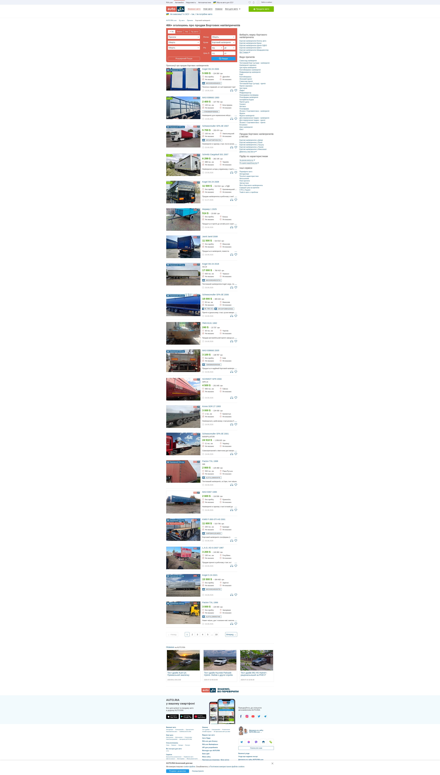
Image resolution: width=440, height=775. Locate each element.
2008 (210, 182)
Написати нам (256, 748)
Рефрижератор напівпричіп (250, 72)
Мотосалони (178, 737)
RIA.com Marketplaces (210, 744)
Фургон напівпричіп (246, 116)
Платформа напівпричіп (248, 97)
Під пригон (194, 32)
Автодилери (244, 174)
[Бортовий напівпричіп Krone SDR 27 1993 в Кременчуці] (183, 416)
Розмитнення (226, 729)
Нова (167, 745)
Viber (256, 742)
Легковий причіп (245, 79)
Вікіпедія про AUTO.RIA (211, 750)
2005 (210, 350)
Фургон (242, 113)
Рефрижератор (245, 93)
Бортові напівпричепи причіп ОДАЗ (253, 45)
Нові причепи (244, 181)
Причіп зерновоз (245, 86)
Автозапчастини (204, 2)
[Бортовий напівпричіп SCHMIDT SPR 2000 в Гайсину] (183, 389)
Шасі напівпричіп (246, 127)
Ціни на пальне (170, 758)
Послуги (187, 745)
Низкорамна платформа (248, 95)
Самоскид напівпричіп (248, 61)
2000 (212, 379)
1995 (209, 492)
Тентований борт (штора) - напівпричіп (254, 63)
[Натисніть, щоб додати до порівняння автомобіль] (231, 90)
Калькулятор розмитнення (173, 756)
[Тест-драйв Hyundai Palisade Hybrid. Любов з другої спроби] (220, 660)
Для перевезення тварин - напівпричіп (254, 118)
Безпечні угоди (243, 753)
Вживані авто (194, 9)
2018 (210, 264)
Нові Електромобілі (171, 739)
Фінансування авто (192, 758)
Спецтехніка (188, 737)
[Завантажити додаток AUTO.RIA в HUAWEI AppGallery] (200, 716)
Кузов (205, 42)
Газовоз (242, 104)
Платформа (244, 109)
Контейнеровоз (245, 77)
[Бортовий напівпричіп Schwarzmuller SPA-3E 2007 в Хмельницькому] (183, 136)
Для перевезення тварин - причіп (252, 120)
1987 (213, 548)
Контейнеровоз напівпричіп (250, 70)
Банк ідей (205, 754)
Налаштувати (198, 771)
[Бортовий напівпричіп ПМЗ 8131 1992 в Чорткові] (183, 333)
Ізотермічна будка (246, 100)
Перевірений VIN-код (176, 70)
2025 (209, 209)
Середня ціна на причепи (249, 188)
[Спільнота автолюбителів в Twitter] (259, 716)
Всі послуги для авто (174, 749)
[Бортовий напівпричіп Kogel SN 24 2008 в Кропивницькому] (183, 192)
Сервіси (169, 754)
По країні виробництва (248, 163)
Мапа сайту (206, 757)
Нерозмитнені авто (171, 731)
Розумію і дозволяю (177, 771)
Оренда (180, 745)
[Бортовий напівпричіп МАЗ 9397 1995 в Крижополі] (183, 502)
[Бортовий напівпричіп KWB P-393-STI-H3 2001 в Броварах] (183, 529)
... (236, 115)
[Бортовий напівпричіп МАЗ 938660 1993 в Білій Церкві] (183, 107)
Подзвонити (271, 742)
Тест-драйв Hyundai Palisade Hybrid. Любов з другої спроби (218, 674)
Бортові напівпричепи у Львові (251, 147)
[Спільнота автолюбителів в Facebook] (240, 716)
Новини (218, 9)
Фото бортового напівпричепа (251, 185)
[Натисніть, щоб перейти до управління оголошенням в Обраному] (235, 90)
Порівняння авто (188, 756)
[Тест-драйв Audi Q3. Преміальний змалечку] (183, 660)
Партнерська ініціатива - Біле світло (215, 760)
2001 (215, 434)
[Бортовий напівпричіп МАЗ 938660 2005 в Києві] (183, 360)
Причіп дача (244, 102)
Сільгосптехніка (172, 743)
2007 (215, 126)
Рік (204, 48)
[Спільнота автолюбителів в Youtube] (252, 716)
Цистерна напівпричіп (247, 67)
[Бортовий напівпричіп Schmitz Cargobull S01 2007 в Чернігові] (183, 164)
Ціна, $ (206, 53)
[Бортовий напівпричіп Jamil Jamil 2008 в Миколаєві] (183, 246)
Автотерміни (180, 758)
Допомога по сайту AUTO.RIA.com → (256, 731)
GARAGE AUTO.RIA (185, 731)
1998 (210, 461)
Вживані (179, 32)
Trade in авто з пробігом (248, 192)
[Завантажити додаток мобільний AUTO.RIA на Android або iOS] (222, 711)
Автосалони (244, 178)
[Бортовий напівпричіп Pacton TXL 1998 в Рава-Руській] (183, 471)
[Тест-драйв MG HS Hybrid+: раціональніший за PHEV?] (256, 660)
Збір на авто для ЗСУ (224, 2)
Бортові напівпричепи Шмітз (250, 48)
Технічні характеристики (248, 176)
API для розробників (210, 747)
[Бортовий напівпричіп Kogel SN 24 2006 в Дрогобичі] (183, 79)
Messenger (249, 742)
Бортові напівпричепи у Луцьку (251, 145)
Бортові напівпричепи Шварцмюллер (253, 50)
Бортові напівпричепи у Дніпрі (251, 140)
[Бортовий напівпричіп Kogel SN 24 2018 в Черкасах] (183, 274)
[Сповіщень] (254, 2)
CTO (167, 751)
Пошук (224, 58)
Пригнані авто (190, 729)
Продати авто (262, 9)
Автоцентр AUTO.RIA (185, 739)
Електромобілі (179, 729)
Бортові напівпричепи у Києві (250, 142)
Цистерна (243, 88)
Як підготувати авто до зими (222, 731)
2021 (209, 575)
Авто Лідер (206, 738)
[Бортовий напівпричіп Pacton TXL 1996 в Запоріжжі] (183, 612)
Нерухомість (191, 2)
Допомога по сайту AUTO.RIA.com (250, 759)
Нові (186, 32)
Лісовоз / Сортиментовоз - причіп (252, 122)
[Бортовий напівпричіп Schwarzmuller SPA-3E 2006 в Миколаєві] (183, 304)
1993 (210, 97)
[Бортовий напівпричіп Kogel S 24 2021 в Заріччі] (183, 585)
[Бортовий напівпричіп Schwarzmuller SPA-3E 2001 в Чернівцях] (183, 444)
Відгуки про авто (208, 735)
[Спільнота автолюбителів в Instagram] (246, 716)
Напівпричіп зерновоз (247, 65)
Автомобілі (179, 2)
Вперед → (231, 634)
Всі (173, 32)
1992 (209, 323)
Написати (263, 742)
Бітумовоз (243, 125)
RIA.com (169, 2)
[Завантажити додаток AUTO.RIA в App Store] (172, 716)
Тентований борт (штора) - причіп (252, 83)
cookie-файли (189, 767)
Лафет (242, 90)
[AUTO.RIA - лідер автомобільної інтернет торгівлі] (175, 9)
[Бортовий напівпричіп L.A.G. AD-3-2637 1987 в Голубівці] (183, 558)
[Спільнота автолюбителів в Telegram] (265, 716)
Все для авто (231, 9)
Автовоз (242, 106)
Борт (241, 74)
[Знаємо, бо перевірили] (220, 692)
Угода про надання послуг (248, 756)
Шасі (241, 129)
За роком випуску (246, 160)
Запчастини (244, 183)
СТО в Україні (244, 190)
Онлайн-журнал (206, 731)
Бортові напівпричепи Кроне (250, 43)
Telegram (241, 742)
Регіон (206, 37)
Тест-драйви (205, 729)
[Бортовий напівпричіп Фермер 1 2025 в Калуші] (183, 219)
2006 (210, 69)
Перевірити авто (245, 172)
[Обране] (250, 2)
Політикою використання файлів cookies (227, 767)
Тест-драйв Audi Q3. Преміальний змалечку (178, 674)
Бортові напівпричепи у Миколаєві (252, 149)
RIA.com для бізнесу (209, 741)
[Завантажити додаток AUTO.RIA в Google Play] (186, 716)
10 (216, 634)
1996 (210, 602)
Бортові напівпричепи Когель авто (252, 41)
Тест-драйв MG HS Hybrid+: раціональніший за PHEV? (254, 674)
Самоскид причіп (246, 81)
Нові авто (207, 9)
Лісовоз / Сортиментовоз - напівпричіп (254, 111)
